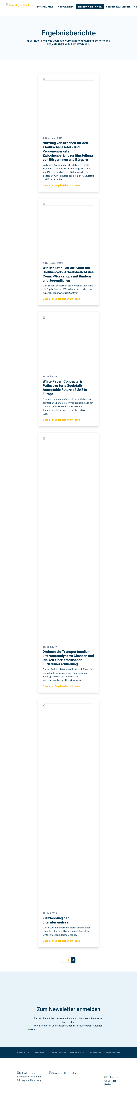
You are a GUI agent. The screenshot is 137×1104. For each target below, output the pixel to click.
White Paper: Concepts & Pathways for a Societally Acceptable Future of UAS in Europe (65, 387)
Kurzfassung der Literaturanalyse (56, 920)
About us (23, 1052)
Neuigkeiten (66, 6)
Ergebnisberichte (90, 6)
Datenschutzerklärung (104, 1052)
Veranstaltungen (118, 6)
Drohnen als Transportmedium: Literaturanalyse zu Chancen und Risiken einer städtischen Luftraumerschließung (68, 658)
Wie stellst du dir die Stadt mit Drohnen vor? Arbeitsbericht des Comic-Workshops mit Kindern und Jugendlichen (68, 274)
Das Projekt (45, 6)
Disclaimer (59, 1052)
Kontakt (40, 1052)
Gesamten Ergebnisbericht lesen (61, 185)
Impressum (77, 1052)
